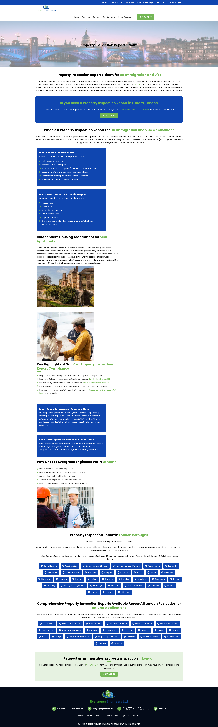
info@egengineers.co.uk (155, 2)
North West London (118, 623)
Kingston (63, 579)
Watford (118, 643)
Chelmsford (110, 630)
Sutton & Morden (151, 637)
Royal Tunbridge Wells (79, 637)
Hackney (92, 572)
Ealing (153, 572)
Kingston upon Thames (108, 637)
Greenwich (160, 579)
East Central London (71, 623)
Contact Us (146, 17)
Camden (124, 572)
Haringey (155, 585)
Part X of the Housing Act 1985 (96, 382)
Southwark (52, 572)
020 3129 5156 (128, 2)
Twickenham (173, 637)
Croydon (109, 579)
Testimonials (109, 17)
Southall (102, 643)
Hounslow (168, 572)
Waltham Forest (135, 585)
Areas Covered (124, 17)
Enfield (170, 585)
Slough (58, 637)
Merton (78, 579)
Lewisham (141, 579)
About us (86, 17)
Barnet (94, 592)
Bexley (176, 579)
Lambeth (172, 566)
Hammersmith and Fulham (128, 566)
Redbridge (97, 585)
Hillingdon (125, 592)
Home (76, 17)
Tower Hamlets (72, 572)
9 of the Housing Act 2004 (100, 379)
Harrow (109, 592)
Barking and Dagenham (74, 585)
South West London (168, 623)
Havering (51, 585)
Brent (139, 572)
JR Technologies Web (131, 724)
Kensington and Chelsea (96, 566)
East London (48, 623)
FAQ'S (122, 716)
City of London (50, 566)
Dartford (145, 630)
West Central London (71, 630)
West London (47, 630)
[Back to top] (213, 719)
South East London (143, 623)
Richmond (45, 579)
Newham (115, 585)
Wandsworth (154, 566)
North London (95, 623)
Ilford (44, 637)
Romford (131, 637)
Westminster (71, 566)
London (137, 84)
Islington (108, 572)
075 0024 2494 (114, 2)
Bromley (125, 579)
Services (96, 17)
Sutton (93, 579)
